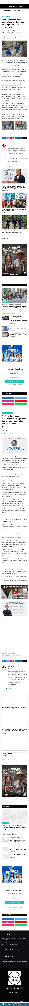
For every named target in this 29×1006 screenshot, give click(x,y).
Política (17, 992)
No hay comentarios (20, 32)
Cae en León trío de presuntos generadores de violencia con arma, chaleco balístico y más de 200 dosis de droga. (14, 730)
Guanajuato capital (6, 132)
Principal (11, 992)
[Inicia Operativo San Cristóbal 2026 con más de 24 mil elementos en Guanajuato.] (14, 743)
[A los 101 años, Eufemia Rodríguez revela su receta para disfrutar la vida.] (5, 334)
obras (13, 132)
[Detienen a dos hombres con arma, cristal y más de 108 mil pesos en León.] (5, 328)
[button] (14, 1004)
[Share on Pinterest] (16, 37)
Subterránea (18, 132)
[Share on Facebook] (4, 37)
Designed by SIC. (20, 1001)
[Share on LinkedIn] (21, 37)
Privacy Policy (14, 386)
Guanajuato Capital (6, 16)
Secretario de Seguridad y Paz (8, 655)
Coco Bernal (8, 30)
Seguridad (18, 655)
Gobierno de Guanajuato (7, 413)
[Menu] (2, 6)
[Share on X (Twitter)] (10, 37)
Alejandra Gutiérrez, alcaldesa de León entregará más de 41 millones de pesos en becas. (15, 962)
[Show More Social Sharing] (26, 37)
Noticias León (5, 301)
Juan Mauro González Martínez (8, 653)
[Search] (27, 6)
